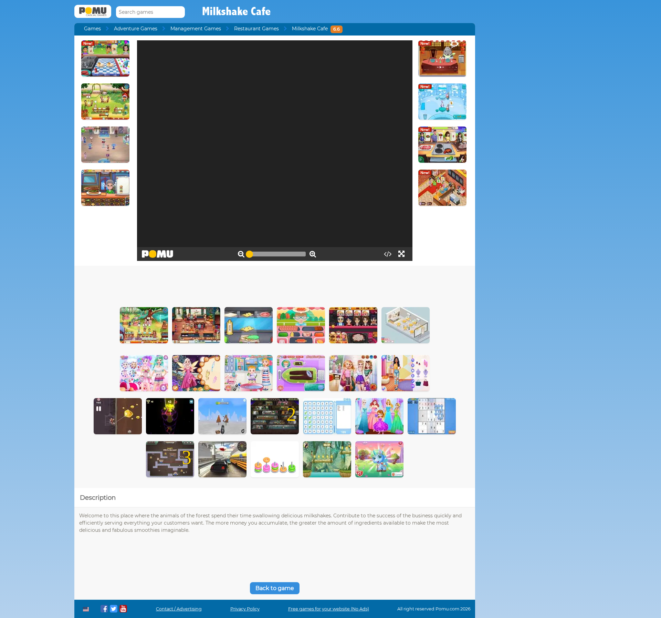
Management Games (195, 29)
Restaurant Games (256, 29)
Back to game (274, 588)
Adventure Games (135, 29)
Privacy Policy (245, 608)
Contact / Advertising (179, 608)
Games (92, 29)
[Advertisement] (274, 284)
